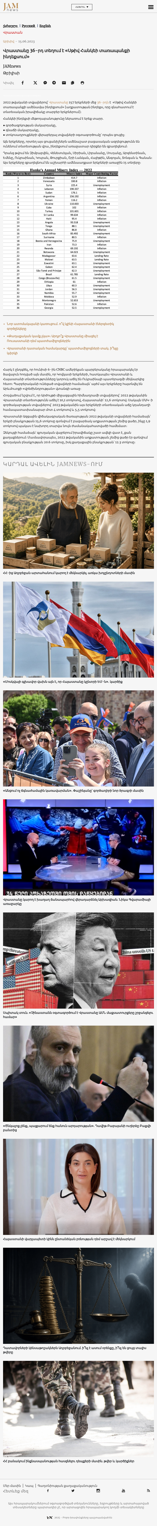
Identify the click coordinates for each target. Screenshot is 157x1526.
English (45, 26)
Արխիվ (10, 41)
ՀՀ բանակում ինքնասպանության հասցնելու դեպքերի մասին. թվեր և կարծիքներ (68, 1461)
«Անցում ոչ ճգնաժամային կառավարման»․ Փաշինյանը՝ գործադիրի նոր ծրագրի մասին (73, 790)
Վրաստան (12, 32)
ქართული (10, 26)
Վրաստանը (59, 102)
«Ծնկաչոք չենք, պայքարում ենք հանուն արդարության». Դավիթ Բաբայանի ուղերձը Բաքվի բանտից (77, 1128)
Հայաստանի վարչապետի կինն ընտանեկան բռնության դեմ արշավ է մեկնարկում (69, 1239)
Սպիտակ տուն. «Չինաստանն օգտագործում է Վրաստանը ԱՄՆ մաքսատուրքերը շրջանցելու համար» (78, 1015)
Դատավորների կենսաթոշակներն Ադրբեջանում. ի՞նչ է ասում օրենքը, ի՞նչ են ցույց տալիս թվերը (74, 1350)
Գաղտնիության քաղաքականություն (67, 1486)
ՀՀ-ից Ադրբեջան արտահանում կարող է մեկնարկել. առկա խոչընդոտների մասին (69, 573)
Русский (29, 26)
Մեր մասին (12, 1486)
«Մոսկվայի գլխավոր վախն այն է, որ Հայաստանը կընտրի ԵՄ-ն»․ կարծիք (63, 681)
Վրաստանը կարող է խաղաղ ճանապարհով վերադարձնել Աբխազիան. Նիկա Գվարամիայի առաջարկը (77, 902)
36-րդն (103, 102)
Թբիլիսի (11, 73)
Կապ (29, 1486)
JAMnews (12, 66)
